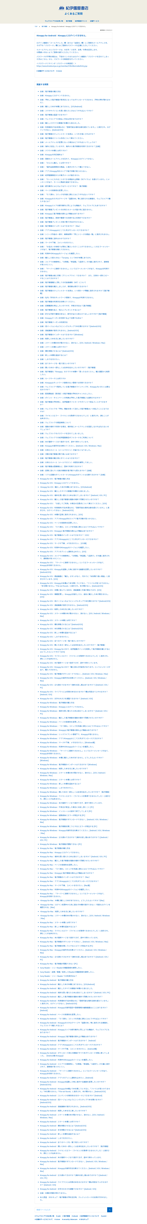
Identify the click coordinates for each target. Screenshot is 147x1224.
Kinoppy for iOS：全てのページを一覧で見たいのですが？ (62, 641)
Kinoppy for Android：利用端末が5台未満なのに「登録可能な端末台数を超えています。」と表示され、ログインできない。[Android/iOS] (74, 1002)
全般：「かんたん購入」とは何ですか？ (55, 162)
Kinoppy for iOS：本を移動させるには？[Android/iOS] (61, 628)
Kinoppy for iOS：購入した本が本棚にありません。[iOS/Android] (66, 487)
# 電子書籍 (66, 1216)
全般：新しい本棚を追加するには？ (54, 355)
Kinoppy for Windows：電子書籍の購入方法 (57, 702)
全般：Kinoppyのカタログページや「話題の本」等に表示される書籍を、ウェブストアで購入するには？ (75, 200)
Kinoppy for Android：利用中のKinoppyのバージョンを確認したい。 (67, 1059)
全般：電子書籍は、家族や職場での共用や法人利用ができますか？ (66, 217)
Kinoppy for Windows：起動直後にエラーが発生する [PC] (62, 815)
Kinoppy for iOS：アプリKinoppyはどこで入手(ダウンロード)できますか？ (69, 539)
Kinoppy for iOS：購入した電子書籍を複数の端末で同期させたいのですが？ (69, 499)
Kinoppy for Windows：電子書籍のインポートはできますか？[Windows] (68, 764)
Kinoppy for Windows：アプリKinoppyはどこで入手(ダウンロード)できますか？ (71, 738)
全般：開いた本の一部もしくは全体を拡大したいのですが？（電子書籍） (68, 367)
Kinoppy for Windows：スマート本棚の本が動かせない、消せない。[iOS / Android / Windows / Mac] (73, 774)
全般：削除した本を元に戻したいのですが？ (57, 338)
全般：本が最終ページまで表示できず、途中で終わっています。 (65, 441)
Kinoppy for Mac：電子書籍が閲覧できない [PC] (58, 963)
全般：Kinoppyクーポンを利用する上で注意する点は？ (61, 318)
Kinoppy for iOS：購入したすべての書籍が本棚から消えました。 (65, 491)
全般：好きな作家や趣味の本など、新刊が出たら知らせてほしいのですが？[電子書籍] (73, 314)
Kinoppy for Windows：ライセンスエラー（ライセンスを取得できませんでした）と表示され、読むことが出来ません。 (75, 797)
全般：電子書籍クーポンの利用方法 (54, 322)
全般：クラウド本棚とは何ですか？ (54, 150)
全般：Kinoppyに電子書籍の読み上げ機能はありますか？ (62, 213)
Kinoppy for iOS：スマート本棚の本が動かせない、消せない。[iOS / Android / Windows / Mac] (75, 614)
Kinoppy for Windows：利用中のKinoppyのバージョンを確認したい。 (67, 746)
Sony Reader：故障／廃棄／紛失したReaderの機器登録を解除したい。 (67, 972)
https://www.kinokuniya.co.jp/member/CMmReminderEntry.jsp (62, 66)
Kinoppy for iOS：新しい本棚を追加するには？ (58, 632)
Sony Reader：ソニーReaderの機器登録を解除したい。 (61, 967)
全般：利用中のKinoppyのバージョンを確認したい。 (60, 253)
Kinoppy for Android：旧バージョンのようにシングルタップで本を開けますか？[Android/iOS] (71, 1101)
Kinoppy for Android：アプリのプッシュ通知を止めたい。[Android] (66, 1077)
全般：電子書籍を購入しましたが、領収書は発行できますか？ (64, 286)
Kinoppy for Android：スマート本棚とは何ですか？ (60, 1121)
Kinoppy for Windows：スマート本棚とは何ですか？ (60, 779)
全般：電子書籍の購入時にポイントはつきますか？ (60, 458)
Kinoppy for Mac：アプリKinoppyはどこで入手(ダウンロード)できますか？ (69, 881)
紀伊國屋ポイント (81, 21)
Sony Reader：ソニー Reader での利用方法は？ (58, 976)
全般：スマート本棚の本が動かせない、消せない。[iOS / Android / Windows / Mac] (72, 342)
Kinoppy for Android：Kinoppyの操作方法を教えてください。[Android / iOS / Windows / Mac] (75, 1169)
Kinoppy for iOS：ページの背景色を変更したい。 (59, 522)
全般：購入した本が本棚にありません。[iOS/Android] (61, 106)
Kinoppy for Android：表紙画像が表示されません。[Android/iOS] (65, 1106)
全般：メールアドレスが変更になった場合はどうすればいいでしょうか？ (68, 142)
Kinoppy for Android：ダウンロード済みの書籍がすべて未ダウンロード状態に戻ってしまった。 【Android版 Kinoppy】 (74, 1054)
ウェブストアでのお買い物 (54, 21)
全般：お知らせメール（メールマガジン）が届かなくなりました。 (66, 450)
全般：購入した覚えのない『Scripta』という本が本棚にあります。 (66, 257)
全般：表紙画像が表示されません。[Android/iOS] (59, 330)
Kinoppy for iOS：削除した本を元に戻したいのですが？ (62, 609)
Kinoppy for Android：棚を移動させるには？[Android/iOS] (63, 1125)
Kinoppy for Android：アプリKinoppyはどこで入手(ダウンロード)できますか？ (71, 1044)
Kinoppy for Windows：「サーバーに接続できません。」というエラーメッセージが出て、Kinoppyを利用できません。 (74, 752)
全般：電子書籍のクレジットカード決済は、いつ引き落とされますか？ (67, 134)
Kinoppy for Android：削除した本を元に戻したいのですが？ (63, 1110)
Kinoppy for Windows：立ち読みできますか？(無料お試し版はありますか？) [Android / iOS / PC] (74, 838)
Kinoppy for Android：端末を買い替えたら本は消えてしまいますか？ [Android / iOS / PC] (75, 992)
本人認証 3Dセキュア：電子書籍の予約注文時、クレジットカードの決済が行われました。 (74, 1198)
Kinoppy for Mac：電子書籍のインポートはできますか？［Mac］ (65, 877)
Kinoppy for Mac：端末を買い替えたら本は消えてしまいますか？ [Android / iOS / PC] (73, 856)
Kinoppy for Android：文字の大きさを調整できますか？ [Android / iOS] (68, 1189)
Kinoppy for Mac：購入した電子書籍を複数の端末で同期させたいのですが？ (69, 860)
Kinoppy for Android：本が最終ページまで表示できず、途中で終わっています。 (71, 1157)
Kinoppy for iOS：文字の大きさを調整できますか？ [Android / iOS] (66, 698)
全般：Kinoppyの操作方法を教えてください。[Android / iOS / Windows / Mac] (70, 445)
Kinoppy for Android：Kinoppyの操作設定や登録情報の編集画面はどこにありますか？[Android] (74, 1009)
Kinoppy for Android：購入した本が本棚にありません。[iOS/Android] (67, 984)
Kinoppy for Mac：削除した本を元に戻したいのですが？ (62, 911)
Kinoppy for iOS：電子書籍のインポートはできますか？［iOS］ (65, 535)
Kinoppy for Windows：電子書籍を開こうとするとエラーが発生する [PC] (68, 826)
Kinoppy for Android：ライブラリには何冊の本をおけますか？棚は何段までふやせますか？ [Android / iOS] (74, 1183)
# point (103, 1216)
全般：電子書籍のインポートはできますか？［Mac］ (60, 226)
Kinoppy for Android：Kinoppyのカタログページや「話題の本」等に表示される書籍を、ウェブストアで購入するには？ (74, 1024)
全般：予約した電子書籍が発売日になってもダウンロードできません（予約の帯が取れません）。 (75, 101)
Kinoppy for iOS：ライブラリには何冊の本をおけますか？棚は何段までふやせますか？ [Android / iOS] (74, 693)
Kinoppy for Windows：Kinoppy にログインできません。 (62, 706)
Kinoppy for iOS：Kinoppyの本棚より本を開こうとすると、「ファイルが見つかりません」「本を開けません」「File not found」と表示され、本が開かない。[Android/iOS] (75, 584)
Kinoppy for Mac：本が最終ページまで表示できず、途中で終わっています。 (69, 937)
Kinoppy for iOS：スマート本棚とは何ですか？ (58, 620)
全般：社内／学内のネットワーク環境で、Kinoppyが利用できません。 (67, 297)
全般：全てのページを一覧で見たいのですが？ (58, 363)
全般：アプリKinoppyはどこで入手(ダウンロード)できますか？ (64, 230)
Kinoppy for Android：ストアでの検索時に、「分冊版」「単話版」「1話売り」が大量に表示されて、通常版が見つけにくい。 (75, 1065)
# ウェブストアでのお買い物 (44, 1216)
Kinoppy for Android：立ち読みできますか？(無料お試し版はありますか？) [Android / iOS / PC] (73, 1176)
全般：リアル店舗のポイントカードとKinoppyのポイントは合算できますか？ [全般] (72, 474)
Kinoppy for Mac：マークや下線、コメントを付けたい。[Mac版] (65, 885)
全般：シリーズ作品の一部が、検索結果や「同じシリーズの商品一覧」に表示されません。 (75, 234)
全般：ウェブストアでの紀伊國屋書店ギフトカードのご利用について (66, 437)
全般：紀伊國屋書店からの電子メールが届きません (60, 175)
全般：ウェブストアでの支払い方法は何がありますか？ (61, 119)
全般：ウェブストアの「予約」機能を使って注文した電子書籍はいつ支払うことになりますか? (74, 410)
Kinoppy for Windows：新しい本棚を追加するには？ (60, 783)
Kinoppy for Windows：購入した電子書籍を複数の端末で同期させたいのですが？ (72, 717)
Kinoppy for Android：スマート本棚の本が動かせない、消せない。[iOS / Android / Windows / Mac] (72, 1116)
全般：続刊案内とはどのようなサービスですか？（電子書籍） (64, 186)
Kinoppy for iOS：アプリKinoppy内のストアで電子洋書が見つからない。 (68, 518)
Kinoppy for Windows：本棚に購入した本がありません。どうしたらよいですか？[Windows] (72, 759)
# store (59, 71)
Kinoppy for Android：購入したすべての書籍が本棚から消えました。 (67, 988)
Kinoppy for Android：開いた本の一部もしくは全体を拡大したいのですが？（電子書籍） (75, 1146)
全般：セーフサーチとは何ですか (53, 378)
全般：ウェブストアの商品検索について (55, 422)
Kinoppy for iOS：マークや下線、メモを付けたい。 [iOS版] (63, 543)
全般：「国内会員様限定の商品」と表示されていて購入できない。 (66, 167)
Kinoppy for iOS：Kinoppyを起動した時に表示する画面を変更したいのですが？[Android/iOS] (71, 570)
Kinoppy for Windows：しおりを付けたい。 (57, 787)
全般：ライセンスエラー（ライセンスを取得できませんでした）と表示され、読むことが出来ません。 (74, 417)
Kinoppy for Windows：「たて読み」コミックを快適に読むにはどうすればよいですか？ (74, 726)
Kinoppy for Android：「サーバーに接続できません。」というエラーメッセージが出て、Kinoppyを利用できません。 (74, 1072)
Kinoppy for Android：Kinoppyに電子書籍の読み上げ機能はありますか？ (68, 1036)
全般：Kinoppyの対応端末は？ (52, 154)
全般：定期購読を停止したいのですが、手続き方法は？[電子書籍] (65, 305)
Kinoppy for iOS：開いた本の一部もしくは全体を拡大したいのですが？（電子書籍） (73, 645)
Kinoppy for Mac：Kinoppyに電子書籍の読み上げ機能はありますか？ (67, 873)
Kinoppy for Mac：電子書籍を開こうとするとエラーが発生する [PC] (66, 945)
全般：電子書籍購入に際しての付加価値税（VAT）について (63, 282)
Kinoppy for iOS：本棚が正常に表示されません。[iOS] (61, 514)
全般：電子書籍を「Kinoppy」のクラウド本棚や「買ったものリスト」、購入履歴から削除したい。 (75, 373)
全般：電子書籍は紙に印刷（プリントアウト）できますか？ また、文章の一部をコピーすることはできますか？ (74, 277)
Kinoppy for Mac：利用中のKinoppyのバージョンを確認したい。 (65, 889)
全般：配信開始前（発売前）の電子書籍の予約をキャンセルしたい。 (66, 393)
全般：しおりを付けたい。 (50, 359)
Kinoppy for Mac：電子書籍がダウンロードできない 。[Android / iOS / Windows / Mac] (74, 941)
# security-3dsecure (69, 1219)
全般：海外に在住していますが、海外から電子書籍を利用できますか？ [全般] (70, 146)
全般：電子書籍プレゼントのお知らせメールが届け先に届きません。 (66, 209)
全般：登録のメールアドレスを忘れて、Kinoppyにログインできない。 (67, 158)
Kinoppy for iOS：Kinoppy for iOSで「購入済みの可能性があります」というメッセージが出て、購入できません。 (75, 668)
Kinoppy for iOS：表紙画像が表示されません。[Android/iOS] (64, 605)
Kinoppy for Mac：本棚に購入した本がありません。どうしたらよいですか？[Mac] (72, 900)
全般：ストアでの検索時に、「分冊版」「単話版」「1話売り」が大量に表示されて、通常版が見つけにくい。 (74, 263)
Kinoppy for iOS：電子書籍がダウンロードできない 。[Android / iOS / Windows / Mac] (74, 674)
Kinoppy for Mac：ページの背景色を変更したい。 (59, 864)
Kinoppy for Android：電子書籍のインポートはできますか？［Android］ (68, 1040)
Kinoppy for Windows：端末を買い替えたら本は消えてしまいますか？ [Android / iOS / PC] (74, 712)
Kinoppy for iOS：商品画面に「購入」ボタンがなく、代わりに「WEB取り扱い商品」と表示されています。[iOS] (75, 577)
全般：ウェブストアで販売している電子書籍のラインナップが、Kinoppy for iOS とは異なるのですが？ (75, 388)
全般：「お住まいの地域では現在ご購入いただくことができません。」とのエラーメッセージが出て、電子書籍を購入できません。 (75, 248)
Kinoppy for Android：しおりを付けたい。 (56, 1138)
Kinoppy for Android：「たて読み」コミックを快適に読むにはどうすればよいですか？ (74, 1018)
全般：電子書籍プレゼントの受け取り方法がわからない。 (62, 222)
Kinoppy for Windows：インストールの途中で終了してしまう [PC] (66, 811)
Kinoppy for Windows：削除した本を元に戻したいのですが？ (64, 768)
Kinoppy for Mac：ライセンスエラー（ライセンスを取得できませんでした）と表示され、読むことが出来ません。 (75, 932)
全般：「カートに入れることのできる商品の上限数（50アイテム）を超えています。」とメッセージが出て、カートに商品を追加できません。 (75, 180)
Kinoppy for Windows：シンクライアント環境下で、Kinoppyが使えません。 (70, 734)
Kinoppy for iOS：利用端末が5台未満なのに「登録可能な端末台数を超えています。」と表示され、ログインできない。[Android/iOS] (74, 509)
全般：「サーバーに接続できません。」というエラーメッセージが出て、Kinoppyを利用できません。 (74, 270)
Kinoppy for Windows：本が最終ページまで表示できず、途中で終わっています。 (71, 803)
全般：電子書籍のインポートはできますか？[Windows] (61, 334)
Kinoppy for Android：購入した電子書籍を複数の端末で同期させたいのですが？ (71, 996)
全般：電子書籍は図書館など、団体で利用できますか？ (61, 466)
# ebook (75, 1216)
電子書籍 (69, 21)
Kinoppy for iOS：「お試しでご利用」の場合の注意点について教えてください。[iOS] (73, 503)
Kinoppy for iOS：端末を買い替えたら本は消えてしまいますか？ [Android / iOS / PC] (73, 495)
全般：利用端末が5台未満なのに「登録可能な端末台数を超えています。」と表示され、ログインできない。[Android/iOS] (75, 128)
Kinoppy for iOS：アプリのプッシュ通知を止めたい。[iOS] (63, 551)
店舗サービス (94, 21)
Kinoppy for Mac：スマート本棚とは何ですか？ (58, 922)
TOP (36, 26)
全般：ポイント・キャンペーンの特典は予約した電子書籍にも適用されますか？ (71, 397)
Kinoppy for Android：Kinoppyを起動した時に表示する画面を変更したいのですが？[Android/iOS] (73, 1083)
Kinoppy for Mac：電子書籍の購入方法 (55, 848)
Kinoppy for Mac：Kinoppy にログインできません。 (60, 852)
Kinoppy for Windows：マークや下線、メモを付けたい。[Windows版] (67, 742)
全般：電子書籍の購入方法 (50, 91)
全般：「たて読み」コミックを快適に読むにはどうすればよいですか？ (67, 194)
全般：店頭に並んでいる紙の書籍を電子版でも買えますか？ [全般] (66, 470)
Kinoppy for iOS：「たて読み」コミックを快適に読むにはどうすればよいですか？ (72, 527)
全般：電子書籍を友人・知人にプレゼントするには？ (60, 309)
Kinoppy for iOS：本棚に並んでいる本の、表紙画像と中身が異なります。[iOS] (70, 590)
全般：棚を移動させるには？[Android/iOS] (57, 351)
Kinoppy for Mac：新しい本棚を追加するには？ (58, 926)
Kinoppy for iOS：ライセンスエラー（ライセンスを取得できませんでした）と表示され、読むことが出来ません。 (74, 657)
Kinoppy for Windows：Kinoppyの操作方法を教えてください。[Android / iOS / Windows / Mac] (75, 831)
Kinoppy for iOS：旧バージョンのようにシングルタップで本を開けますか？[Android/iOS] (75, 601)
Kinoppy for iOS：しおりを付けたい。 (55, 636)
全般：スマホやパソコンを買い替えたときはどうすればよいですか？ (66, 110)
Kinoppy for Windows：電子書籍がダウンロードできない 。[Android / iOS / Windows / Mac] (74, 820)
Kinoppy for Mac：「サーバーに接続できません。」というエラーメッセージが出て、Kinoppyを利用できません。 (72, 895)
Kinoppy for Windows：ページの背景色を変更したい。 (61, 722)
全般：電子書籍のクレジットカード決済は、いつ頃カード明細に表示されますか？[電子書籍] (75, 292)
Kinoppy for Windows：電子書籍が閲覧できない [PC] (61, 844)
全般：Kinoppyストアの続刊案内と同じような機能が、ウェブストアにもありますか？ (73, 205)
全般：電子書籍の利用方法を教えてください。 (58, 301)
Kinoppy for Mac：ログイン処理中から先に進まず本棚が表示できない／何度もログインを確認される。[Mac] (75, 906)
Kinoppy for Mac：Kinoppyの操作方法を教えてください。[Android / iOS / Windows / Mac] (73, 951)
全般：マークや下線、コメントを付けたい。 (57, 242)
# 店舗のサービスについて (45, 71)
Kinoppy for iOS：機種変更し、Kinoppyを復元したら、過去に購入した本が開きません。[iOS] (74, 595)
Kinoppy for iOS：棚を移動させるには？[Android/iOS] (61, 624)
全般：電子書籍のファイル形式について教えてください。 (62, 138)
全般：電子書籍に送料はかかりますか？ (55, 238)
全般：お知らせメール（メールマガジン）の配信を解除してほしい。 (66, 462)
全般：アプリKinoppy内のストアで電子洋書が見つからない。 (64, 171)
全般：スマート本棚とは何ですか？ (54, 347)
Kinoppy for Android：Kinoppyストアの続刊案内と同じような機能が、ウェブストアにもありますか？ (74, 1031)
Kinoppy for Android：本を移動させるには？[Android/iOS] (63, 1130)
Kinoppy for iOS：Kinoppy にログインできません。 (60, 483)
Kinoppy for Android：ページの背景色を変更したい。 (61, 1014)
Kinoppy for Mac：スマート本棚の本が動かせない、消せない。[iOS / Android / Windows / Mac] (75, 917)
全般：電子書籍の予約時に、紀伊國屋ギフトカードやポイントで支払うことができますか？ (73, 403)
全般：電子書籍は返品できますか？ (54, 114)
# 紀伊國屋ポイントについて (89, 1216)
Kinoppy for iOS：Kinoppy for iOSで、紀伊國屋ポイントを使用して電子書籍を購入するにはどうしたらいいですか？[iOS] (75, 650)
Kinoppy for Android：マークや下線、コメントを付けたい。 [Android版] (68, 1048)
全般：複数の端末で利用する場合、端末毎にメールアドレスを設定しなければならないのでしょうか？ (74, 428)
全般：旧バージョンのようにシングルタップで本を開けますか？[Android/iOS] (70, 326)
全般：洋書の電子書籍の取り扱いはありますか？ (59, 454)
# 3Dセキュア (84, 1219)
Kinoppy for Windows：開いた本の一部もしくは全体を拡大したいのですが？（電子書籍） (75, 792)
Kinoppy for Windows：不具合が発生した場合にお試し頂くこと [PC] (67, 807)
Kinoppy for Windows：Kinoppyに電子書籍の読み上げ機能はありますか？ (69, 730)
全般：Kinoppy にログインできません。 (55, 95)
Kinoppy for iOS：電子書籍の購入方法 (55, 478)
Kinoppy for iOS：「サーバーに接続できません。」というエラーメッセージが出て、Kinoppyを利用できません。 (72, 564)
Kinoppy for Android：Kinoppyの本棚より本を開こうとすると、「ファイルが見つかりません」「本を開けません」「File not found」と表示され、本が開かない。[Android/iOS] (75, 1090)
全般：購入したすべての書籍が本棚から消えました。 (60, 123)
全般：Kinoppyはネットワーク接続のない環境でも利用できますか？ (66, 382)
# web (58, 1216)
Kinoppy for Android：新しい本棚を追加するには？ (60, 1134)
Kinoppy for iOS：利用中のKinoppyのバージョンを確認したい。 (65, 547)
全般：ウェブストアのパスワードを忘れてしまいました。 (62, 433)
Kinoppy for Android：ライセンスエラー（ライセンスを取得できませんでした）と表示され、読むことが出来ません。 (74, 1152)
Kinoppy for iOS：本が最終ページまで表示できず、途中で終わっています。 (69, 662)
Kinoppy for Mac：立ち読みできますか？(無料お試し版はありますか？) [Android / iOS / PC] (74, 958)
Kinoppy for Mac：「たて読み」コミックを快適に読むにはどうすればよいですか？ (72, 869)
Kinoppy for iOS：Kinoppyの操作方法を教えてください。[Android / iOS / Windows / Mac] (73, 679)
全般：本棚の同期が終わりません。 (54, 1193)
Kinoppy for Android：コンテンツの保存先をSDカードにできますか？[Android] (71, 1095)
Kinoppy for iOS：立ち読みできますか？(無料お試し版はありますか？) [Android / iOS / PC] (74, 686)
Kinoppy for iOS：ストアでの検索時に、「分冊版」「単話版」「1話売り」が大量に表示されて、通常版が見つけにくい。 (75, 557)
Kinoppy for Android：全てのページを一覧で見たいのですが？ (64, 1142)
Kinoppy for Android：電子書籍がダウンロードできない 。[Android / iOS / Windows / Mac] (73, 1162)
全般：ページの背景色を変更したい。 (54, 190)
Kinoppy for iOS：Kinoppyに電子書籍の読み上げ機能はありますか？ (67, 531)
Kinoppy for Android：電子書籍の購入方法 (56, 980)
